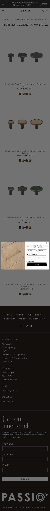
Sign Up (37, 264)
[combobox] (28, 254)
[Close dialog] (47, 243)
